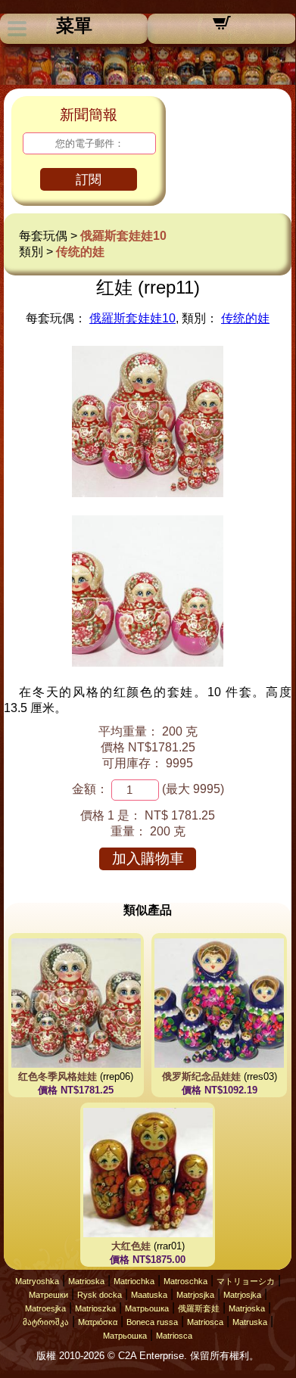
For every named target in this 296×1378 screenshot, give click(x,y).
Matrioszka (95, 1308)
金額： (90, 788)
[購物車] (222, 27)
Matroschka (185, 1281)
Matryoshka (37, 1281)
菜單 (74, 26)
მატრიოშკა (46, 1322)
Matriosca (205, 1322)
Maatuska (149, 1294)
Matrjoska (247, 1308)
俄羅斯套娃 (199, 1308)
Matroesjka (45, 1308)
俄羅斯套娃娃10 (123, 235)
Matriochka (134, 1281)
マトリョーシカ (246, 1281)
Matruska (249, 1322)
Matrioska (86, 1281)
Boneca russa (152, 1322)
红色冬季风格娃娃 (57, 1076)
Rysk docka (99, 1294)
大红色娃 (131, 1246)
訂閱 (88, 180)
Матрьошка (147, 1308)
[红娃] (147, 493)
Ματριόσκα (97, 1322)
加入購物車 (148, 858)
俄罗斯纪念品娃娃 (201, 1076)
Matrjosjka (195, 1294)
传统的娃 (80, 251)
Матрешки (48, 1294)
